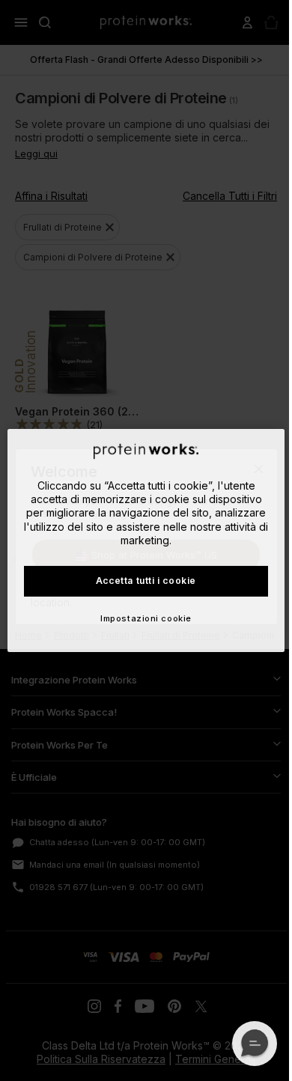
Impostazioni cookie (145, 618)
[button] (254, 1043)
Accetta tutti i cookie (146, 580)
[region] (146, 540)
